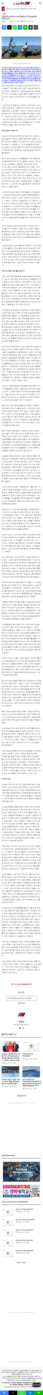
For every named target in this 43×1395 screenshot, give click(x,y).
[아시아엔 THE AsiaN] (21, 3)
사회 (4, 14)
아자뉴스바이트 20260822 (24, 1230)
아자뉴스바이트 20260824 (27, 1055)
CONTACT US (28, 1384)
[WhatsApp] (14, 27)
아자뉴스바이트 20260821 (24, 1240)
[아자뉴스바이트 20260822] (8, 1233)
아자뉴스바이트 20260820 (24, 1251)
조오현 (21, 992)
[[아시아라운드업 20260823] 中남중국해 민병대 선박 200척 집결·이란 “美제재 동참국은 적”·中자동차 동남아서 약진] (31, 1071)
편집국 (4, 21)
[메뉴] (3, 4)
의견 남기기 (21, 1096)
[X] (9, 27)
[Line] (25, 27)
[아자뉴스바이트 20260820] (8, 1253)
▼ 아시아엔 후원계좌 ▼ (21, 984)
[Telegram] (20, 27)
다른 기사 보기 (21, 1262)
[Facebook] (4, 27)
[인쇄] (36, 27)
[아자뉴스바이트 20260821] (8, 1243)
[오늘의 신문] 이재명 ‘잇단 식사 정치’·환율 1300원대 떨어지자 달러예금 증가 (11, 1081)
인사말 (13, 1382)
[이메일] (30, 27)
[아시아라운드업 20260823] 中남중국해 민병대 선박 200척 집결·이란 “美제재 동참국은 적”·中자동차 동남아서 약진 (31, 1083)
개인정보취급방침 (17, 1384)
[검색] (40, 4)
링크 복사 (21, 1003)
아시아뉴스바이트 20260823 (25, 1220)
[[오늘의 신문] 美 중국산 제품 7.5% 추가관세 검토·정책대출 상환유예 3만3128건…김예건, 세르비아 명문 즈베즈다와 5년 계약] (11, 1046)
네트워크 (19, 1382)
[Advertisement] (21, 1126)
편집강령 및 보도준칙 (29, 1382)
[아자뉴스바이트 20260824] (31, 1046)
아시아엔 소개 (6, 1382)
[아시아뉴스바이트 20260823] (8, 1222)
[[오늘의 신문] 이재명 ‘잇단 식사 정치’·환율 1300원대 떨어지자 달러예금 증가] (11, 1071)
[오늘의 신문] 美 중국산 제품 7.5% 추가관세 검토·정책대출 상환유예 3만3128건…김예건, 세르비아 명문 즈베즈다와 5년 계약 (11, 1058)
